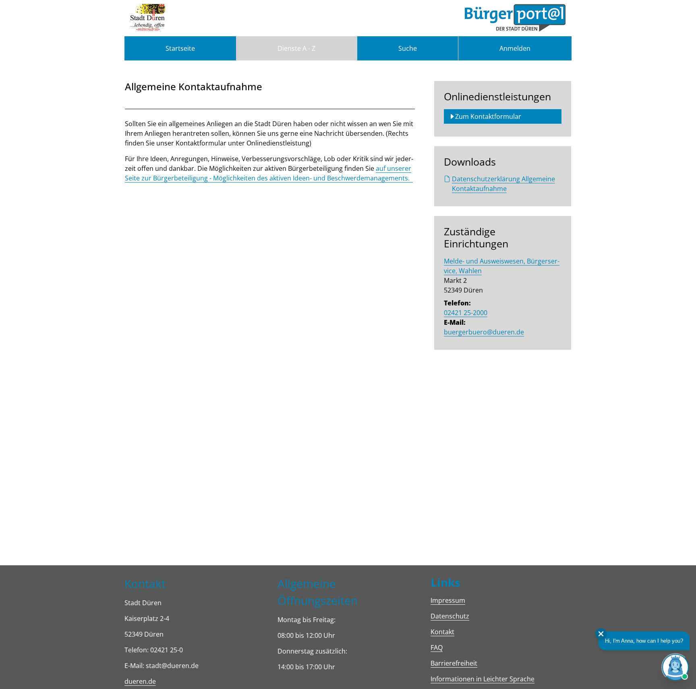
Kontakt (442, 631)
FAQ (437, 647)
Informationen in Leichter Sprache (482, 678)
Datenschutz (450, 616)
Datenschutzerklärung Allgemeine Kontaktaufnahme (503, 183)
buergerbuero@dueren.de (484, 332)
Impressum (448, 600)
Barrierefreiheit (454, 663)
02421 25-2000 (465, 312)
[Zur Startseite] (147, 18)
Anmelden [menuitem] (514, 48)
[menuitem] (180, 48)
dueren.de (140, 681)
